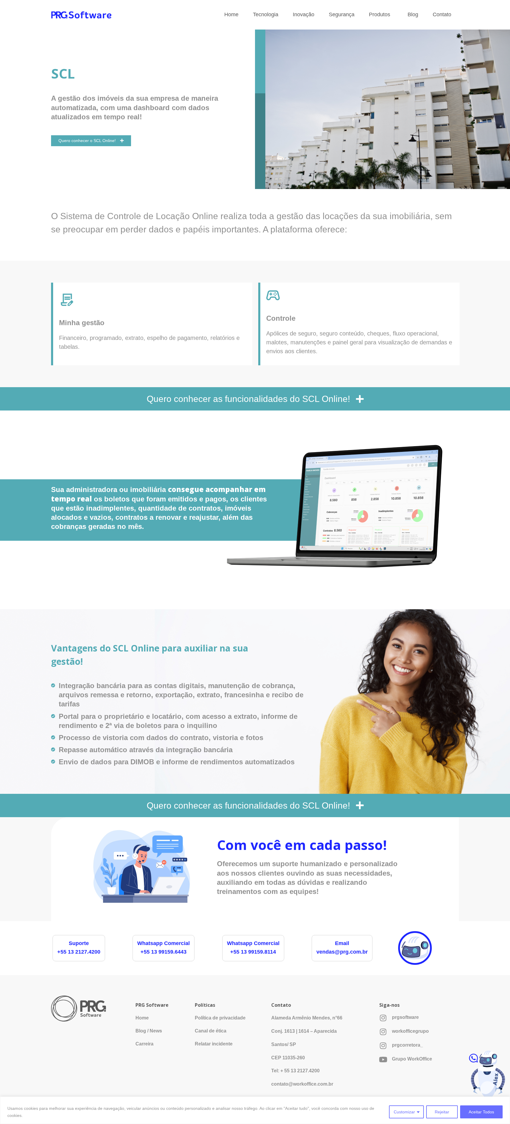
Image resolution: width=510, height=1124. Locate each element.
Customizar (404, 1112)
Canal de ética (210, 1030)
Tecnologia (265, 14)
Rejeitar (442, 1112)
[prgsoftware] (383, 1018)
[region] (255, 1110)
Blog (413, 14)
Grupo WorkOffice (412, 1058)
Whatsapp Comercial (163, 943)
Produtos (379, 14)
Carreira (144, 1043)
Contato (442, 14)
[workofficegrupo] (383, 1031)
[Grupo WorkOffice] (383, 1059)
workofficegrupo (410, 1031)
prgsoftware (405, 1017)
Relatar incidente (214, 1043)
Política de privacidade (220, 1017)
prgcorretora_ (407, 1045)
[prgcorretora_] (383, 1045)
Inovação (303, 14)
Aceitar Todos (481, 1112)
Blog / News (148, 1030)
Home (231, 14)
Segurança (341, 14)
